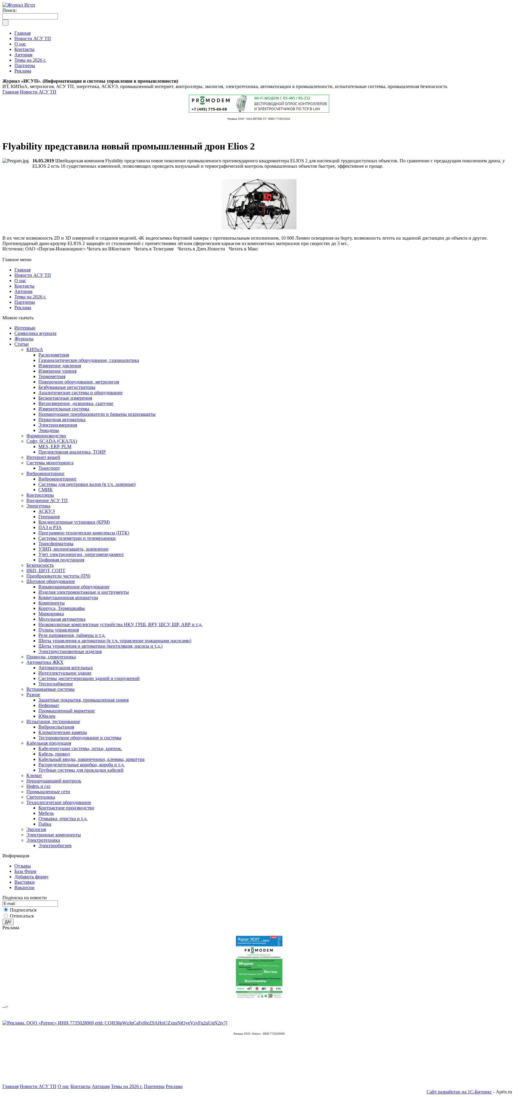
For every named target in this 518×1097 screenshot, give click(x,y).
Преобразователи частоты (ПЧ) (58, 575)
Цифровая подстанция (61, 559)
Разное (33, 694)
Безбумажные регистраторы (66, 387)
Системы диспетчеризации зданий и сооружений (89, 678)
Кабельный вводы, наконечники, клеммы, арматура (91, 759)
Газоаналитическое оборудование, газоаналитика (88, 360)
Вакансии (24, 887)
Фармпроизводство (46, 435)
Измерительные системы (63, 408)
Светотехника (40, 797)
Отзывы (22, 865)
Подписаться (23, 909)
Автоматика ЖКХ (45, 662)
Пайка (44, 823)
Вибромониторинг (45, 473)
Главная (10, 91)
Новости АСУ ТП (38, 91)
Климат (34, 775)
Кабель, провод (54, 753)
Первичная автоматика (61, 419)
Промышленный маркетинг (66, 710)
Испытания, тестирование (53, 721)
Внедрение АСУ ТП (47, 500)
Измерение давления (59, 365)
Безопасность (40, 565)
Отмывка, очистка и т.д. (63, 818)
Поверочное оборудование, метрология (78, 381)
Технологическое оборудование (58, 802)
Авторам (23, 291)
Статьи (21, 344)
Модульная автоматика (61, 619)
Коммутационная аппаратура (68, 597)
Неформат (48, 705)
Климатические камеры (62, 732)
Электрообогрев (55, 845)
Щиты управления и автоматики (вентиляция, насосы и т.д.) (100, 646)
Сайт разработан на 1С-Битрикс (459, 1091)
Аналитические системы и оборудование (80, 392)
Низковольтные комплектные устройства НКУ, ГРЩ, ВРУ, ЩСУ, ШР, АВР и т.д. (120, 624)
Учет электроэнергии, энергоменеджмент (81, 554)
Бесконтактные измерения (65, 398)
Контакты (24, 285)
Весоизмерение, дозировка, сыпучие (75, 403)
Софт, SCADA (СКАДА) (51, 441)
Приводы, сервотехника (51, 656)
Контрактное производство (66, 807)
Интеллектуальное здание (64, 673)
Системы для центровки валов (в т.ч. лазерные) (86, 484)
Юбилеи (46, 716)
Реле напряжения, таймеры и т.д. (72, 635)
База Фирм (25, 871)
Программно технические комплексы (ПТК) (83, 532)
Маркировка (51, 613)
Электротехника (43, 840)
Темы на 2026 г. (30, 296)
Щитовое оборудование (50, 581)
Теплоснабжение (55, 683)
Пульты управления (58, 629)
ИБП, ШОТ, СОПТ (45, 570)
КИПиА (34, 349)
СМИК (45, 489)
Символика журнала (35, 333)
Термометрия (51, 376)
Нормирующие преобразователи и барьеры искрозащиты (97, 414)
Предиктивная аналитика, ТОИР (72, 451)
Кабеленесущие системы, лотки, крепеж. (80, 748)
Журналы (24, 338)
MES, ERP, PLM (54, 446)
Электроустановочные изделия (70, 651)
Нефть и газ (38, 786)
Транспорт (49, 468)
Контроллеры (40, 495)
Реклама (22, 307)
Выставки (24, 882)
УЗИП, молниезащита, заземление (73, 548)
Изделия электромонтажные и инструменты (83, 592)
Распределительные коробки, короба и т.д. (81, 764)
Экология (36, 829)
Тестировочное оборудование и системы (79, 737)
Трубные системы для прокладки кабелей (81, 770)
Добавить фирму (31, 876)
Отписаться (22, 915)
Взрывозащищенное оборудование (73, 586)
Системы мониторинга (49, 462)
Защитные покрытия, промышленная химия (83, 699)
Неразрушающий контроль (53, 780)
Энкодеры (48, 430)
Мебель (46, 813)
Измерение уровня (57, 371)
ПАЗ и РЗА (50, 527)
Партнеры (24, 302)
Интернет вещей (43, 457)
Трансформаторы (55, 543)
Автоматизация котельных (65, 667)
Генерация (49, 516)
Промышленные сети (48, 791)
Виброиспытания (56, 726)
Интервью (24, 327)
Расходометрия (53, 354)
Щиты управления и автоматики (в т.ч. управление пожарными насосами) (114, 640)
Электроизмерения (57, 424)
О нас (20, 280)
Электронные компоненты (53, 834)
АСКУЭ (46, 511)
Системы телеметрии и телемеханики (77, 538)
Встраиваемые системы (50, 689)
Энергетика (38, 505)
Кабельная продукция (48, 743)
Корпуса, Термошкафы (61, 608)
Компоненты (51, 602)
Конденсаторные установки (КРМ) (74, 522)
